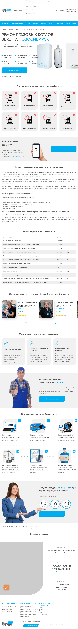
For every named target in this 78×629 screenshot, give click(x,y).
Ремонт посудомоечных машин (29, 609)
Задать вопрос (63, 149)
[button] (55, 323)
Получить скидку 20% (52, 514)
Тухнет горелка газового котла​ (10, 106)
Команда (35, 23)
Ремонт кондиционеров (9, 606)
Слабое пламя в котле (68, 107)
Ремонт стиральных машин (28, 608)
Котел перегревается (29, 128)
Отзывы (43, 23)
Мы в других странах (17, 23)
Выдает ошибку (68, 128)
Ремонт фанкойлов (7, 613)
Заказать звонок (14, 70)
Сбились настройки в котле (29, 106)
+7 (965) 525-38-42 (71, 9)
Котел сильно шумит (48, 128)
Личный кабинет (60, 10)
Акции (50, 23)
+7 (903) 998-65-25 (15, 156)
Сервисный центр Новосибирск (45, 604)
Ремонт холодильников (27, 606)
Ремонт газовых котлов (16, 29)
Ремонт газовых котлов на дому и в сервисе (21, 526)
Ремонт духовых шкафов (27, 613)
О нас (28, 23)
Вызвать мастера (52, 399)
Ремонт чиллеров (7, 611)
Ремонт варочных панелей (28, 614)
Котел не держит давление (48, 106)
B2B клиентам (59, 23)
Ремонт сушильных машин (28, 611)
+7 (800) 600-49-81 (71, 11)
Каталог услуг (5, 23)
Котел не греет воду (10, 128)
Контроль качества (71, 23)
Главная (4, 29)
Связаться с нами (61, 572)
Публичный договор (31, 625)
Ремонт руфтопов (7, 609)
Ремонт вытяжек (25, 616)
